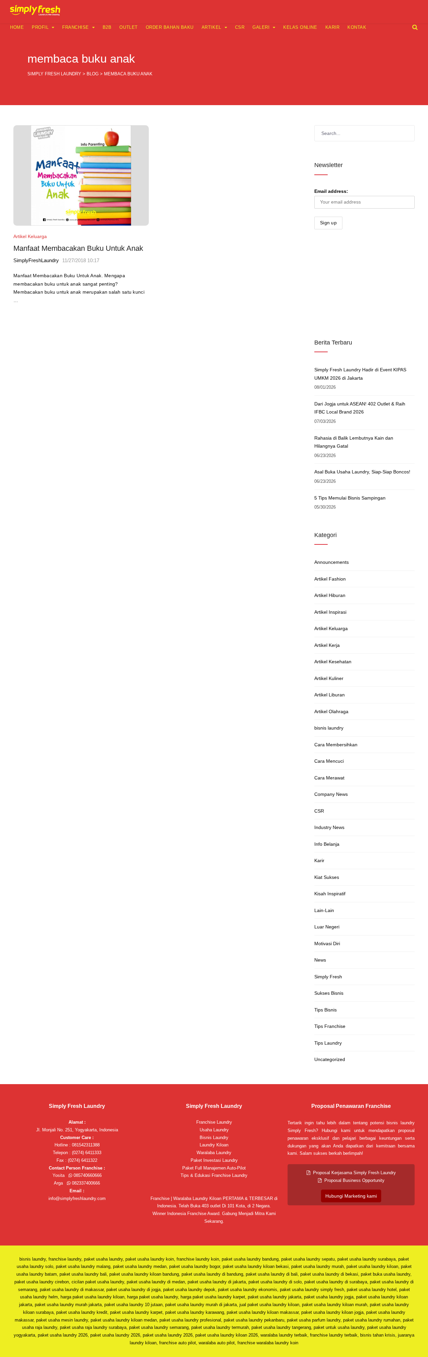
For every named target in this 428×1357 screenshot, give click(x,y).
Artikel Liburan (329, 694)
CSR (240, 27)
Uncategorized (329, 1059)
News (320, 960)
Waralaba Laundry (214, 1152)
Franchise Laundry (214, 1122)
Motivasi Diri (327, 943)
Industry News (329, 827)
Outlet (128, 27)
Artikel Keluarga (30, 236)
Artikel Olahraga (331, 711)
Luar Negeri (326, 926)
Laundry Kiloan (214, 1144)
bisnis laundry (328, 728)
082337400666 (85, 1183)
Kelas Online (300, 27)
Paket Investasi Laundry (214, 1160)
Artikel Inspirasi (330, 612)
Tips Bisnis (325, 1009)
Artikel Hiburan (329, 595)
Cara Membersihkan (335, 744)
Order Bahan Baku (170, 27)
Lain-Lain (324, 910)
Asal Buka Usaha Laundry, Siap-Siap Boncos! (362, 471)
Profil (40, 27)
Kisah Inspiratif (329, 893)
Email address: (331, 191)
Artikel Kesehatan (332, 661)
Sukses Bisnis (328, 993)
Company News (331, 794)
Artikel (211, 27)
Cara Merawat (329, 777)
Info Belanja (326, 844)
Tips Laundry (328, 1043)
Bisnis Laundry (214, 1137)
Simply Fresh (328, 976)
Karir (332, 27)
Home (17, 27)
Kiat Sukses (326, 877)
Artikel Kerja (327, 645)
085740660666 (87, 1175)
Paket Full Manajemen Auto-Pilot (214, 1168)
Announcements (331, 562)
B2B (107, 27)
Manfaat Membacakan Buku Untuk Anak (78, 248)
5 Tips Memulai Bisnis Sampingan (350, 498)
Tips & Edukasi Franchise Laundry (214, 1175)
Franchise (75, 27)
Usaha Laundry (214, 1129)
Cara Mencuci (329, 761)
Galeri (261, 27)
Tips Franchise (329, 1026)
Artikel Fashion (330, 579)
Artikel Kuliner (328, 678)
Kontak (356, 27)
